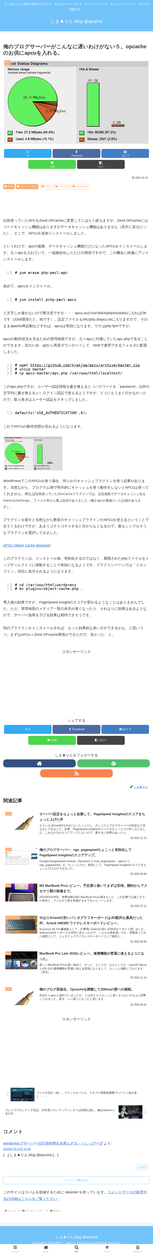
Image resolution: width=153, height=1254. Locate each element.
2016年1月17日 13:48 (17, 1149)
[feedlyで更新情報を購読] (113, 763)
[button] (101, 164)
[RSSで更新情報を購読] (76, 773)
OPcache (64, 186)
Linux (11, 186)
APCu (48, 186)
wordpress (82, 186)
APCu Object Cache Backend (26, 545)
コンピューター (29, 186)
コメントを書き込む (76, 1180)
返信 (144, 1167)
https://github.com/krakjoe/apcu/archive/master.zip (85, 365)
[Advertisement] (76, 202)
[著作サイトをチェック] (39, 763)
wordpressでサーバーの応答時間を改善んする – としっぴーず (53, 1143)
